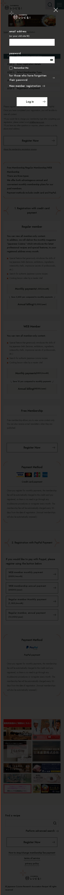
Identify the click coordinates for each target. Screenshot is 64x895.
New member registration (25, 86)
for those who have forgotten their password (27, 78)
